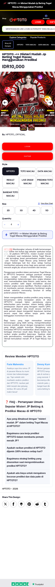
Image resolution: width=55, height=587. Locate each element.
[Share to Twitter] (5, 504)
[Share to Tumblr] (45, 504)
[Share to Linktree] (21, 504)
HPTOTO (8, 249)
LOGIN (38, 22)
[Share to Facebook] (13, 504)
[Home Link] (19, 19)
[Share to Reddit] (37, 504)
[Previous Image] (5, 103)
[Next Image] (50, 103)
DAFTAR (27, 156)
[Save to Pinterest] (29, 504)
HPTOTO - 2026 (10, 489)
